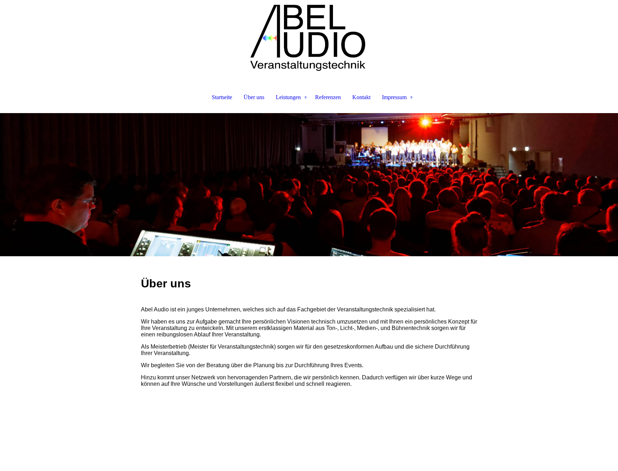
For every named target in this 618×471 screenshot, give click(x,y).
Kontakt (361, 97)
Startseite (222, 97)
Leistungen (288, 97)
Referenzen (328, 97)
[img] (309, 36)
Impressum (394, 97)
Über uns (254, 97)
